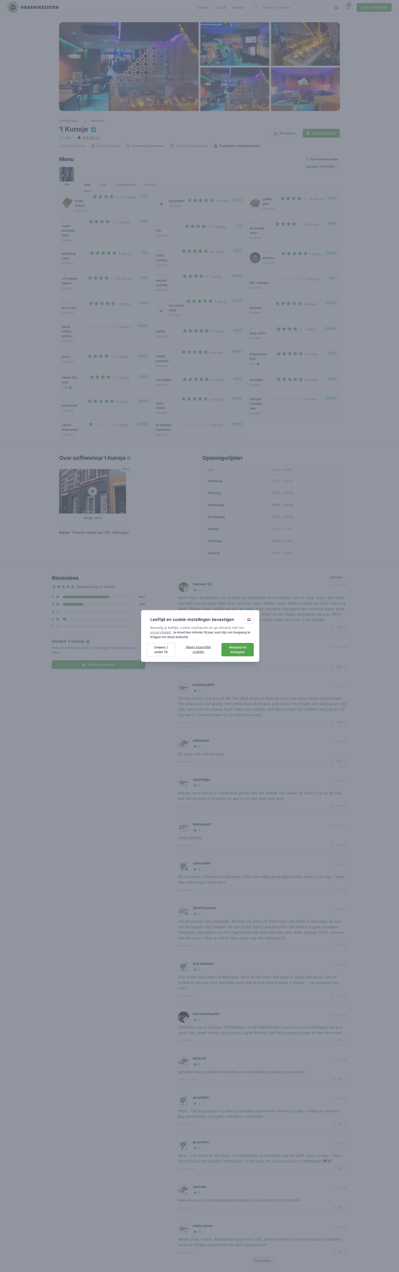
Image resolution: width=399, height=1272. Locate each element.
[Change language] (249, 620)
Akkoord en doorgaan (237, 649)
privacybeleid (160, 632)
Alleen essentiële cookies (198, 649)
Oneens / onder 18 (161, 649)
